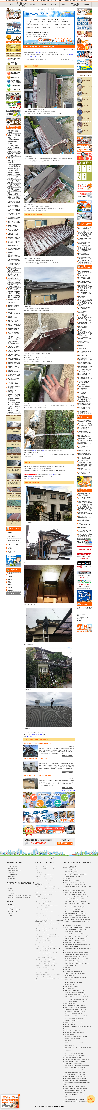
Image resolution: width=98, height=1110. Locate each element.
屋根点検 (30, 476)
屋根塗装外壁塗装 (85, 124)
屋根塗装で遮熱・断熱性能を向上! (84, 396)
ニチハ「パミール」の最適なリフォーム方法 (75, 884)
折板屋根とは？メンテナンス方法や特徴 (84, 319)
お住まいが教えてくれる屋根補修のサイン (84, 289)
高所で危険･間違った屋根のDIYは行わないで (75, 1011)
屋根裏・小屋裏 (12, 267)
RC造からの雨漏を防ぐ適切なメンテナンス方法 (75, 1009)
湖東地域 (10, 587)
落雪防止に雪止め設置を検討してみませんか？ (47, 957)
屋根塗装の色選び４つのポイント (82, 389)
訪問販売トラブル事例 (84, 450)
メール (27, 478)
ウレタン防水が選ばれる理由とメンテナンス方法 (14, 181)
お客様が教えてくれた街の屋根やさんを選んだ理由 (19, 895)
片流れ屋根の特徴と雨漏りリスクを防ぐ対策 (14, 255)
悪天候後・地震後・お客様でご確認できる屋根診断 (76, 874)
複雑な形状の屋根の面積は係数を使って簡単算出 (76, 977)
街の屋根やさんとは (12, 866)
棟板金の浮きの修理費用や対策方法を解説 (14, 154)
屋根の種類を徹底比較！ (81, 297)
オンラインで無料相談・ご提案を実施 (45, 868)
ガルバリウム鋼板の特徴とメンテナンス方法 (14, 355)
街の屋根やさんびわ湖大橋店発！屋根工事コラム (19, 897)
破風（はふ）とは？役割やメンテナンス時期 (14, 411)
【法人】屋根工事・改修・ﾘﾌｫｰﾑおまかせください (85, 531)
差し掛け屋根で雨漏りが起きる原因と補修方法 (75, 1078)
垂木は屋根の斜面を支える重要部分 (44, 940)
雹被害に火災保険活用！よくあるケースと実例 (84, 408)
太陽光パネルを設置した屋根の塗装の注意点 (84, 323)
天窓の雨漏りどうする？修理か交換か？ (14, 387)
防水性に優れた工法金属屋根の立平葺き (13, 234)
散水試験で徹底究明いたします (43, 896)
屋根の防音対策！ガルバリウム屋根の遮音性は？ (85, 261)
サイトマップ (11, 552)
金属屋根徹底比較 (69, 1051)
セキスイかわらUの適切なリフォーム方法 (74, 882)
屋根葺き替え (86, 80)
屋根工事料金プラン (40, 872)
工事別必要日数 (82, 348)
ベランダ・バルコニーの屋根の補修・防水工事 (47, 905)
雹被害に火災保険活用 (70, 1097)
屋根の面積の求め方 (13, 245)
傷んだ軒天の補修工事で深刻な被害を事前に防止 (14, 173)
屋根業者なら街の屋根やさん (14, 909)
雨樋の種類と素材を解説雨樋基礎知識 (14, 399)
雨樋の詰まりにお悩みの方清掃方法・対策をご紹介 (85, 509)
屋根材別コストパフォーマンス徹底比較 (14, 313)
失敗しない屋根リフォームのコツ (84, 274)
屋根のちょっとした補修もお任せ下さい (45, 878)
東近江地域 (10, 590)
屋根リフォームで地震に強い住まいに (45, 901)
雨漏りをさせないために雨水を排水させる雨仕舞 (14, 281)
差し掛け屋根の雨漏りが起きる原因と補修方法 (14, 264)
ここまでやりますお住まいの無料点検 (75, 4)
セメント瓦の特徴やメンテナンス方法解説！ (14, 206)
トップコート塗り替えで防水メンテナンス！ (14, 407)
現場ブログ (30, 9)
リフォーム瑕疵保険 (12, 874)
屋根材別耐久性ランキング (12, 317)
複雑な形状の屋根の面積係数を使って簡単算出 (14, 249)
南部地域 (10, 579)
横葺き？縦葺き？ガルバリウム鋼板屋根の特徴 (85, 254)
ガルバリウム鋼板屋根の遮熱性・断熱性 (84, 243)
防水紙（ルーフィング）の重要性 (72, 1038)
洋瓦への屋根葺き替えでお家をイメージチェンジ (14, 333)
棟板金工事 (86, 118)
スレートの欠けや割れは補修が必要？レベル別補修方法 (77, 927)
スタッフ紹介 (11, 536)
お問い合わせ (30, 736)
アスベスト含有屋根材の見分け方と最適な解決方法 (76, 999)
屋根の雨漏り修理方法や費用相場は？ (14, 371)
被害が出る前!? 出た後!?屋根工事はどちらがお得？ (85, 439)
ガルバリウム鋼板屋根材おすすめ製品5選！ (84, 250)
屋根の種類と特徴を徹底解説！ (13, 131)
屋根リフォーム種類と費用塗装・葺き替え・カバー (85, 300)
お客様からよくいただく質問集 (72, 880)
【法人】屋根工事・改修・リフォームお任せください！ (49, 915)
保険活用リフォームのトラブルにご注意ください (85, 469)
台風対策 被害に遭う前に (42, 899)
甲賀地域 (10, 584)
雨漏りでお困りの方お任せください (44, 876)
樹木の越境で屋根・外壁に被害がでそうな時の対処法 (85, 465)
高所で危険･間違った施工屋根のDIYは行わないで (14, 363)
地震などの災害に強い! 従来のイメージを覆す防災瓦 (76, 996)
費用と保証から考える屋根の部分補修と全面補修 (47, 936)
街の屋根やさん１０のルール (14, 870)
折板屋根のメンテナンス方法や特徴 (73, 931)
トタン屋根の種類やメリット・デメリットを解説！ (76, 929)
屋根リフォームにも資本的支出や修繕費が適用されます (49, 934)
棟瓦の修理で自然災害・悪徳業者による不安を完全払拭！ (78, 963)
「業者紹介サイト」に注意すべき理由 (84, 473)
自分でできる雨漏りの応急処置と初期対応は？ (84, 400)
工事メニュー (65, 4)
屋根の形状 (10, 252)
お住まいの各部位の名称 (14, 135)
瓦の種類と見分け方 (13, 289)
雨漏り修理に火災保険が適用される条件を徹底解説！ (77, 1101)
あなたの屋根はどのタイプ (71, 869)
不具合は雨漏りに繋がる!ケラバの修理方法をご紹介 (76, 954)
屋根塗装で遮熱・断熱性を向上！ (72, 986)
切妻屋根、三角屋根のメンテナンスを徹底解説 (14, 260)
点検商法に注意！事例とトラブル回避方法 (46, 886)
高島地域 (10, 573)
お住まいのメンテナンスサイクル (72, 1030)
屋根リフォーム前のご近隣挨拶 (43, 881)
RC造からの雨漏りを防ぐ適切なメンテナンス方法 (14, 375)
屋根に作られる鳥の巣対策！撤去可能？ (84, 517)
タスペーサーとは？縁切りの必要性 (13, 177)
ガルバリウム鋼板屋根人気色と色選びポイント (84, 246)
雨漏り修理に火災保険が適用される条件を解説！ (84, 404)
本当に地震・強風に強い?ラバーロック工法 (14, 242)
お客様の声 (43, 4)
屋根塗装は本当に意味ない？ (12, 142)
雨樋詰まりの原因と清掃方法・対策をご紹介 (46, 965)
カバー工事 (51, 474)
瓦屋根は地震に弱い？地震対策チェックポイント (85, 378)
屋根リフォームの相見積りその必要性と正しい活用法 (85, 424)
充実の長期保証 (11, 876)
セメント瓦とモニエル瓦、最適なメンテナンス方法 (76, 936)
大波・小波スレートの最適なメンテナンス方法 (14, 222)
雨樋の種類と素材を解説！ (42, 972)
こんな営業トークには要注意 (84, 447)
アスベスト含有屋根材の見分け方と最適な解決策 (14, 296)
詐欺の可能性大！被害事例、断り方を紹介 (84, 443)
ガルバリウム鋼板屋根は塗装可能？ (84, 239)
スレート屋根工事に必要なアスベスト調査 (74, 1001)
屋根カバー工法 (87, 87)
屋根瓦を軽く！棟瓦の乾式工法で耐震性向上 (84, 374)
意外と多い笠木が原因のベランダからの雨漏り (14, 169)
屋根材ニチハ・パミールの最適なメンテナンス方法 (85, 330)
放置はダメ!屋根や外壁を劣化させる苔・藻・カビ (14, 325)
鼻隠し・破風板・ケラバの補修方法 (14, 161)
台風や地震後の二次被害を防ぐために (84, 370)
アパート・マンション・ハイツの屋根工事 (46, 911)
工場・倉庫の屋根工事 (84, 520)
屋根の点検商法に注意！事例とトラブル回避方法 (84, 454)
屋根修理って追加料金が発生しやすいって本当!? (84, 461)
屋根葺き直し (86, 112)
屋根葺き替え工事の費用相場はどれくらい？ (84, 282)
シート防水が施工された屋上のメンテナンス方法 (14, 185)
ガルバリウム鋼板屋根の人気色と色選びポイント (76, 913)
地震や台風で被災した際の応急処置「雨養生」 (14, 238)
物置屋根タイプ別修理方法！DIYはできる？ (84, 494)
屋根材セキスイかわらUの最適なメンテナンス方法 (85, 334)
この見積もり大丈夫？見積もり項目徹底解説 (84, 436)
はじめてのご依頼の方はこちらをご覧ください (47, 866)
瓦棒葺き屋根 (38, 52)
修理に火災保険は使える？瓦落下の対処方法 (85, 367)
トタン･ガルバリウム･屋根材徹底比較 (13, 342)
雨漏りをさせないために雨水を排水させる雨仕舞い (76, 1080)
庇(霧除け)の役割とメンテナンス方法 (13, 226)
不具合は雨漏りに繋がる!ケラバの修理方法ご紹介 (14, 165)
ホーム (11, 4)
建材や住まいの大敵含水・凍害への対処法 (13, 274)
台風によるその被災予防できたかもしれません (85, 359)
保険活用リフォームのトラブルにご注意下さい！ (76, 1061)
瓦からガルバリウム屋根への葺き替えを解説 (84, 235)
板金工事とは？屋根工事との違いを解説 (14, 150)
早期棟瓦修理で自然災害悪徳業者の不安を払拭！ (14, 218)
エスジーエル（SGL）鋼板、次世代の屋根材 (75, 1055)
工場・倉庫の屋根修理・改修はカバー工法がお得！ (85, 502)
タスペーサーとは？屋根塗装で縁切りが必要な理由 (76, 952)
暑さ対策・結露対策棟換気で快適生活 (73, 982)
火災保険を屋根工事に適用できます (44, 903)
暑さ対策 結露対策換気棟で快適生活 (13, 270)
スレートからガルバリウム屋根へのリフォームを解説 (85, 231)
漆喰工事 (85, 93)
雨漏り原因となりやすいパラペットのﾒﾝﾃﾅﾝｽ (14, 189)
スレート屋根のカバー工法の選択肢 (85, 304)
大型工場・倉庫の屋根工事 (42, 909)
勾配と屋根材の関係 (13, 278)
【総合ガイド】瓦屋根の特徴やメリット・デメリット (77, 917)
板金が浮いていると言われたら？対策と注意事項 (85, 458)
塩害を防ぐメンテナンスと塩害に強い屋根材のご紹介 (77, 1065)
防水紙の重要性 (12, 302)
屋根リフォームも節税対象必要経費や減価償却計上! (85, 534)
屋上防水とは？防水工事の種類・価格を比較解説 (14, 197)
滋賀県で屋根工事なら (13, 540)
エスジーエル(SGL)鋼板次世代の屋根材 (14, 351)
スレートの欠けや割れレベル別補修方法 (84, 308)
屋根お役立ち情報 (82, 355)
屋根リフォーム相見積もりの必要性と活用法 (46, 928)
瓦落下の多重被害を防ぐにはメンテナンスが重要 (84, 363)
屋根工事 (34, 450)
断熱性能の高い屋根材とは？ (12, 391)
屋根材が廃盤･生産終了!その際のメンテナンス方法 (76, 958)
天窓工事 (85, 130)
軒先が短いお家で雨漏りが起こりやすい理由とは (14, 292)
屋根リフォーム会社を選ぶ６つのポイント (85, 352)
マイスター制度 (11, 878)
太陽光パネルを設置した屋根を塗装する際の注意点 (48, 974)
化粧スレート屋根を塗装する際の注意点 (83, 327)
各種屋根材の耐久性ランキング (72, 1045)
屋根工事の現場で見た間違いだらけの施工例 (84, 385)
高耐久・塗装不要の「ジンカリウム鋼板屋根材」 (76, 1007)
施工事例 (32, 4)
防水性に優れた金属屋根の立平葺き (73, 1057)
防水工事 (85, 105)
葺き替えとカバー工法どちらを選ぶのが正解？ (84, 293)
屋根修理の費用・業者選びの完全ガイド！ (14, 138)
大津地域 (10, 576)
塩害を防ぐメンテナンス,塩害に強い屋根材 (14, 321)
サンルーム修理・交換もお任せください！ (84, 498)
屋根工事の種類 (84, 75)
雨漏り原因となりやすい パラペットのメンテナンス (48, 948)
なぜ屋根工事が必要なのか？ (84, 270)
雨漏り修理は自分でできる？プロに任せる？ (14, 146)
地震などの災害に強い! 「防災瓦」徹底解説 (84, 382)
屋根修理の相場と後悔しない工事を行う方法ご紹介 (48, 923)
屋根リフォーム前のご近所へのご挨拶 (83, 428)
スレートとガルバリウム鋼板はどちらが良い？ (84, 228)
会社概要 (86, 4)
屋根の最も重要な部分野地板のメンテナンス (13, 306)
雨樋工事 (85, 99)
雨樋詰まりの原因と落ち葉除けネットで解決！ (85, 513)
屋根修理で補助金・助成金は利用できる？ (84, 411)
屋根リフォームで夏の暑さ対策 (43, 907)
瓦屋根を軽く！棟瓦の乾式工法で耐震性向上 (75, 992)
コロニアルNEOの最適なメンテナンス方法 (84, 338)
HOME (24, 9)
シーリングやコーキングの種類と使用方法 (14, 230)
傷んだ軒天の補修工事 (70, 1024)
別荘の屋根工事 (82, 527)
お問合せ (10, 548)
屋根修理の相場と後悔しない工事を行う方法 (84, 278)
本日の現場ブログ (12, 893)
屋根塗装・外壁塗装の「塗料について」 (74, 876)
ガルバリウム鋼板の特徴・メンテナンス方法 (75, 1005)
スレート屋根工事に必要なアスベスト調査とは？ (14, 403)
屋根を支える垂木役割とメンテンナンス (13, 367)
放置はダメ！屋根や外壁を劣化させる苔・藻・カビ (76, 1067)
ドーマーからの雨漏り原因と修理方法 (13, 383)
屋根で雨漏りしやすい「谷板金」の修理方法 (13, 285)
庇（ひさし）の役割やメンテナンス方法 (14, 379)
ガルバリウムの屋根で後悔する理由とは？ (13, 347)
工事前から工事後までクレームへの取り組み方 (84, 432)
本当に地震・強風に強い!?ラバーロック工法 (75, 1074)
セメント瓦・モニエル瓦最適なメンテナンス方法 (14, 210)
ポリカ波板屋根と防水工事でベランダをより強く (85, 505)
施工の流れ (54, 4)
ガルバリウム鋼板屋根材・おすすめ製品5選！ (75, 899)
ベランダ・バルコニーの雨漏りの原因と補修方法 (14, 201)
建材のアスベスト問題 (13, 299)
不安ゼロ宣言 (11, 872)
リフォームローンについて (42, 932)
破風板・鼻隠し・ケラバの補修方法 (73, 942)
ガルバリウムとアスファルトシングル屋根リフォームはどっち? (14, 338)
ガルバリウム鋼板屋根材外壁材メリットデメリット (85, 258)
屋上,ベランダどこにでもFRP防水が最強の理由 (14, 193)
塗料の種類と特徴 (84, 549)
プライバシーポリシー (13, 544)
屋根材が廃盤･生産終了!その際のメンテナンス (14, 329)
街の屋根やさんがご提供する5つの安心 (22, 4)
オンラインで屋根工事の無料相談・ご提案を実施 (84, 421)
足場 (43, 450)
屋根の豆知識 (11, 309)
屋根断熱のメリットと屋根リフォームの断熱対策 (14, 395)
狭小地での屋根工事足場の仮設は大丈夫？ (84, 342)
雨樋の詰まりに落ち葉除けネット (44, 967)
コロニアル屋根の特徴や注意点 (82, 312)
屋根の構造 (10, 158)
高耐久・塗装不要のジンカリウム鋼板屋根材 (14, 359)
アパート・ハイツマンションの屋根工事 (84, 524)
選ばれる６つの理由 (12, 868)
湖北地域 (10, 582)
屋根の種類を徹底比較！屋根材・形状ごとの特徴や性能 (77, 919)
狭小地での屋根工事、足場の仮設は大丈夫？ (75, 892)
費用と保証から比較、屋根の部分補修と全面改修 (85, 285)
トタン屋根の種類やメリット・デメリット (84, 315)
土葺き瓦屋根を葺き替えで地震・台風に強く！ (14, 214)
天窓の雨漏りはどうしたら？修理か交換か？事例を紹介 (77, 944)
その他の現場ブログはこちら (68, 790)
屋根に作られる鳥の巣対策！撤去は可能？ (46, 969)
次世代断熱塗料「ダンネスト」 (82, 393)
